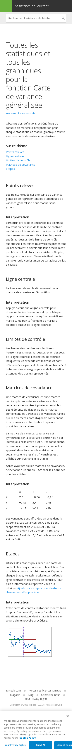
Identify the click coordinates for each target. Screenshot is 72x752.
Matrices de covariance (20, 164)
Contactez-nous (50, 695)
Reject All (40, 745)
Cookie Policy (27, 738)
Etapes (10, 169)
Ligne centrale (15, 156)
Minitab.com (13, 690)
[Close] (68, 716)
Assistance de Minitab (32, 6)
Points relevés (15, 152)
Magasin (15, 695)
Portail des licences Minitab (45, 690)
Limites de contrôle (18, 160)
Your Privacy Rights (15, 745)
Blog (30, 695)
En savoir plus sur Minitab (20, 113)
